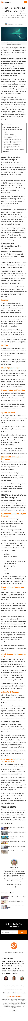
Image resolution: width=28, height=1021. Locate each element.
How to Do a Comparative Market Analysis (12, 141)
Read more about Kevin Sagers (14, 884)
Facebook (12, 1010)
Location (6, 131)
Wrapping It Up (6, 151)
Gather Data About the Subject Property (13, 142)
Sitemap (22, 985)
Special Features (8, 137)
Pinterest (16, 1010)
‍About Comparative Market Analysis (11, 127)
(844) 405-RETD (14, 996)
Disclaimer (18, 985)
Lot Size (6, 132)
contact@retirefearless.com (20, 992)
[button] (2, 2)
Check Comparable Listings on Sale (12, 146)
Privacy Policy (12, 985)
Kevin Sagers (11, 24)
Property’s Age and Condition (10, 136)
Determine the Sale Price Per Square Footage (14, 149)
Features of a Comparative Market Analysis (12, 129)
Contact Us (20, 952)
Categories (10, 952)
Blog (6, 952)
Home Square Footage (9, 134)
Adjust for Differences (9, 147)
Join (26, 1)
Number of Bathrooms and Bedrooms (12, 139)
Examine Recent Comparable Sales (12, 144)
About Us (15, 952)
